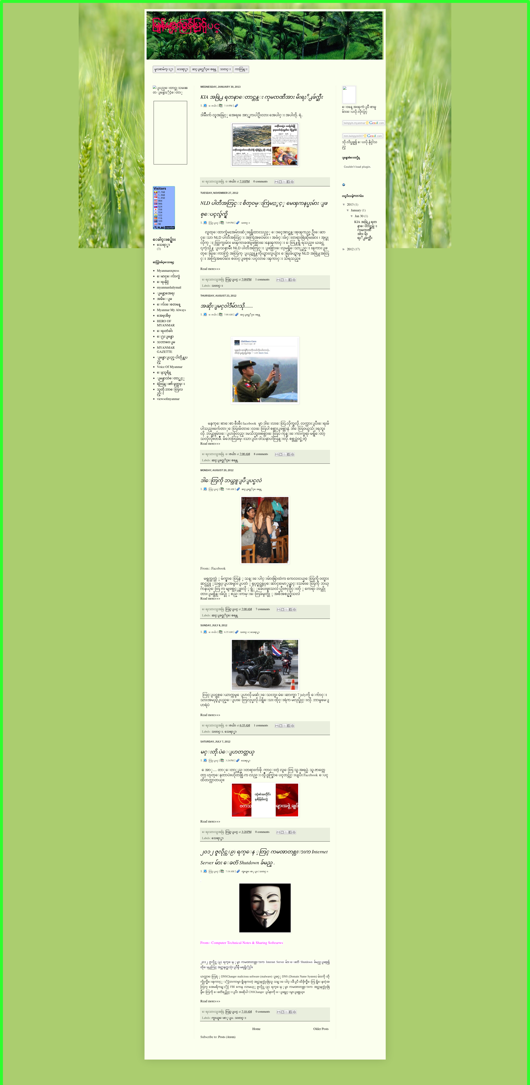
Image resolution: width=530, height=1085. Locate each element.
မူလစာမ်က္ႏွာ (163, 69)
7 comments (263, 609)
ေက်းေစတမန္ (168, 304)
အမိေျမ (164, 298)
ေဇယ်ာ (233, 181)
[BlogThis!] (280, 182)
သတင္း (225, 69)
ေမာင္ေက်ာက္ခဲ (168, 276)
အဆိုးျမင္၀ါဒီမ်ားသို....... (226, 305)
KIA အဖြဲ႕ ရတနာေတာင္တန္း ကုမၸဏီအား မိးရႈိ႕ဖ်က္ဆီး (261, 96)
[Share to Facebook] (288, 182)
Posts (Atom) (226, 1037)
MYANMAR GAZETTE (166, 349)
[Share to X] (284, 182)
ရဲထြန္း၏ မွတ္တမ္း (171, 383)
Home (256, 1028)
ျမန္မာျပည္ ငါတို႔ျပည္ (172, 359)
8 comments (261, 454)
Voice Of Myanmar (169, 366)
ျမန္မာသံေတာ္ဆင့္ (171, 378)
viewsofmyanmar (168, 398)
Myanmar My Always (171, 310)
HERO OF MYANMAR (166, 323)
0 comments (260, 181)
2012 (350, 249)
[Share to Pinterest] (292, 182)
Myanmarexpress (168, 270)
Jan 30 (359, 216)
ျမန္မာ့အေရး (166, 293)
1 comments (262, 279)
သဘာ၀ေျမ (166, 342)
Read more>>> (210, 268)
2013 (350, 204)
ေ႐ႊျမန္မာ (165, 336)
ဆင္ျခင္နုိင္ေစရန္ (204, 69)
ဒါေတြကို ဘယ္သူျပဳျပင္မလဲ (230, 480)
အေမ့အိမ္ (164, 315)
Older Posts (321, 1028)
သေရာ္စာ (182, 69)
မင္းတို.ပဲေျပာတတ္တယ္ (227, 751)
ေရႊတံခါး (165, 330)
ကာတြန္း (241, 69)
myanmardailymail (169, 287)
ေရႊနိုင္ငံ (163, 281)
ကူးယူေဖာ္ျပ (250, 871)
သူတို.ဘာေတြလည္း (170, 391)
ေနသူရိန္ (164, 372)
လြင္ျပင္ (232, 279)
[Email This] (276, 182)
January (356, 210)
